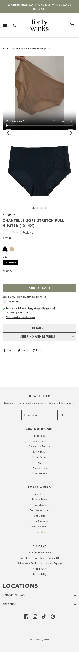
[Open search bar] (15, 25)
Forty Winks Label (39, 510)
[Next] (70, 133)
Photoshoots (39, 505)
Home (5, 48)
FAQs (39, 462)
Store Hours (39, 441)
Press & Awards (39, 521)
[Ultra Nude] (12, 249)
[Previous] (9, 133)
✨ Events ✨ (39, 532)
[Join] (63, 415)
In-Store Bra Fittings (39, 552)
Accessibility (39, 574)
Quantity (7, 271)
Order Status (39, 457)
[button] (39, 93)
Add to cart (40, 288)
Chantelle (9, 215)
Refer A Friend (40, 499)
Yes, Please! (13, 301)
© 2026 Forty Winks (39, 639)
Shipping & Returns (39, 446)
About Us (39, 494)
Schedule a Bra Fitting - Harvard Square (39, 563)
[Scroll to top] (72, 647)
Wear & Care (39, 568)
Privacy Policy (39, 468)
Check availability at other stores (20, 317)
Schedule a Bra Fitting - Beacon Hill (39, 557)
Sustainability (39, 473)
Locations (39, 435)
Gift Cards (39, 515)
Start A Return (39, 451)
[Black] (5, 249)
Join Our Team (39, 526)
